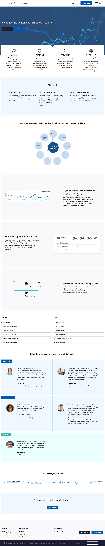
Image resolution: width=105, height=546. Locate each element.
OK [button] (92, 543)
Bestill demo (86, 3)
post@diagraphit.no (7, 533)
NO (73, 3)
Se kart (21, 536)
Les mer (11, 104)
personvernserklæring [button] (76, 543)
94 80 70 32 (7, 531)
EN (76, 3)
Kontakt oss (7, 29)
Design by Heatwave (5, 537)
